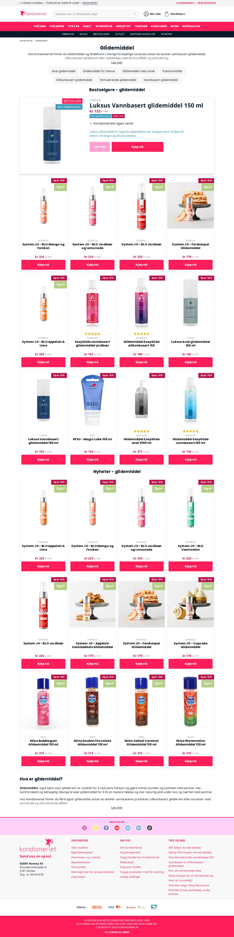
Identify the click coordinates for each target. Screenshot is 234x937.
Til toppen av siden (117, 932)
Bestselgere (101, 34)
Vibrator (68, 34)
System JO (43, 240)
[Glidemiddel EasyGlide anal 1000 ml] (141, 374)
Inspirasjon (78, 876)
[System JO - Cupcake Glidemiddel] (190, 578)
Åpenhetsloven (80, 862)
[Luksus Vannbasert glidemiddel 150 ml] (52, 99)
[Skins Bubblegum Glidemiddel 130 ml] (43, 675)
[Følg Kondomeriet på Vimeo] (127, 830)
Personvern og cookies (85, 857)
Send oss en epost (35, 856)
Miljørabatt (127, 862)
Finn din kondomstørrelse (185, 870)
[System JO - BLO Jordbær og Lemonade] (92, 179)
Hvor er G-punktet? (181, 880)
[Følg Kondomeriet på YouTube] (117, 830)
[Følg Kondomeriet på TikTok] (149, 830)
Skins (43, 737)
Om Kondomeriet (131, 847)
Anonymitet (90, 3)
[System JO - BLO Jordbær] (141, 179)
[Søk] (134, 14)
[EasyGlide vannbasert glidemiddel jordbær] (92, 276)
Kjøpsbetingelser (82, 852)
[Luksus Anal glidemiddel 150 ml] (190, 276)
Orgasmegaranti (130, 852)
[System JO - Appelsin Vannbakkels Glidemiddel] (92, 578)
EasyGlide (92, 338)
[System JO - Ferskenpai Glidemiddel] (190, 179)
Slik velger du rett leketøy (185, 847)
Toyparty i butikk (130, 867)
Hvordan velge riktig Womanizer (189, 885)
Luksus (191, 338)
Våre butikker (206, 3)
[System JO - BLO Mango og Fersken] (43, 179)
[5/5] (92, 334)
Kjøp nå (137, 147)
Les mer (100, 147)
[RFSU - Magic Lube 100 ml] (92, 374)
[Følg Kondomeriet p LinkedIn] (138, 830)
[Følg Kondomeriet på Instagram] (84, 830)
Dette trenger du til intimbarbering (191, 875)
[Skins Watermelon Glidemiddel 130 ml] (190, 675)
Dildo (83, 34)
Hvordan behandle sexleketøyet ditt (191, 857)
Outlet (120, 34)
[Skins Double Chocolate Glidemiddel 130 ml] (92, 675)
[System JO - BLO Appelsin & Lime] (43, 276)
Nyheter (166, 34)
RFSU (92, 435)
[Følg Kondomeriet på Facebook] (106, 830)
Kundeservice (185, 3)
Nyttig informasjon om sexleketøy (190, 852)
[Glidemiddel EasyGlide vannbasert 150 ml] (190, 374)
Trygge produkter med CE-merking (142, 872)
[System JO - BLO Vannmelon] (190, 481)
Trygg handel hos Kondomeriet (139, 857)
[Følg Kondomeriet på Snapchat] (95, 830)
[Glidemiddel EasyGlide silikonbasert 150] (141, 276)
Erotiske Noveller (142, 34)
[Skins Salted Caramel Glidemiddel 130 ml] (141, 675)
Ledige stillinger (130, 876)
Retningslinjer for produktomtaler (92, 872)
